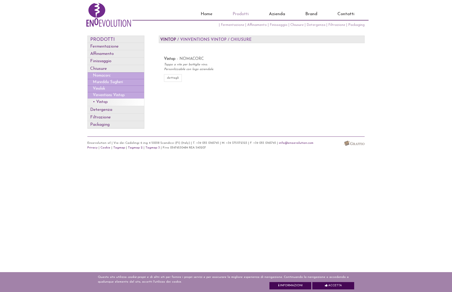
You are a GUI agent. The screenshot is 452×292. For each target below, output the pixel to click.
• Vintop (100, 102)
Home (206, 14)
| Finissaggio (278, 25)
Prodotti (241, 14)
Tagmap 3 (152, 147)
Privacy (92, 147)
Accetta (334, 285)
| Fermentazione (232, 25)
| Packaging (355, 25)
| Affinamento (256, 25)
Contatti (345, 14)
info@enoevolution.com (296, 143)
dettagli (173, 77)
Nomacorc (102, 76)
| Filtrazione (336, 25)
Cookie (105, 147)
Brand (311, 14)
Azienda (277, 14)
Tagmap (119, 147)
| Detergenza (315, 25)
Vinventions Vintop (109, 95)
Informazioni (291, 285)
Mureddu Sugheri (108, 82)
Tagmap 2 (135, 147)
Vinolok (99, 89)
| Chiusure (297, 25)
